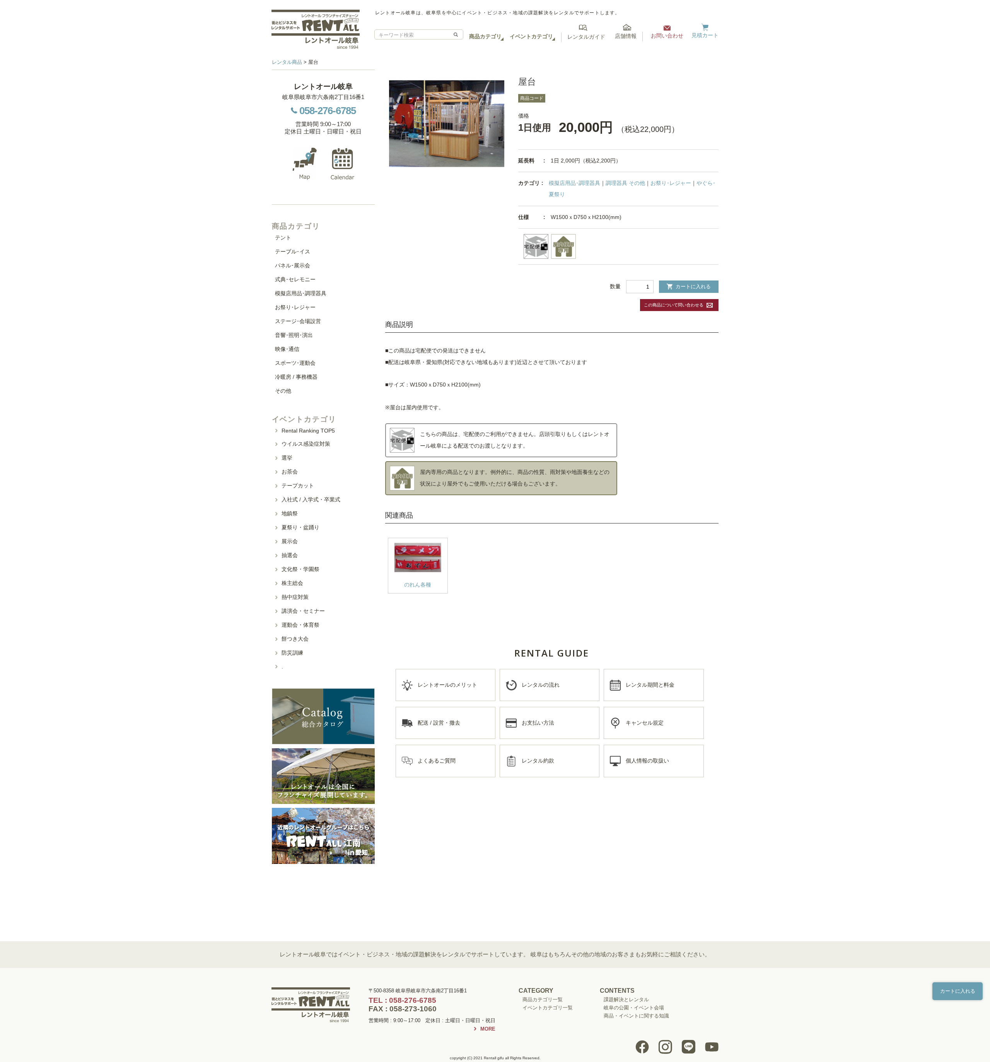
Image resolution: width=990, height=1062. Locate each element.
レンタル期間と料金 (650, 685)
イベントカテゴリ (531, 36)
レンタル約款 (538, 761)
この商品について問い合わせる (673, 305)
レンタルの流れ (541, 685)
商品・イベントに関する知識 (636, 1016)
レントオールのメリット (447, 685)
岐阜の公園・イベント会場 (634, 1008)
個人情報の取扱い (647, 761)
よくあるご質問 (437, 761)
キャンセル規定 (645, 723)
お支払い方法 (538, 723)
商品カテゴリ (485, 36)
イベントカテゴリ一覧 (547, 1008)
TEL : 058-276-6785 (402, 1000)
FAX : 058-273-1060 (403, 1009)
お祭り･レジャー (670, 183)
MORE (487, 1029)
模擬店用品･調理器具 (574, 183)
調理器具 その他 (625, 183)
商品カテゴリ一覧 (542, 999)
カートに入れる (693, 286)
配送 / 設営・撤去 (439, 723)
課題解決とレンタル (626, 999)
